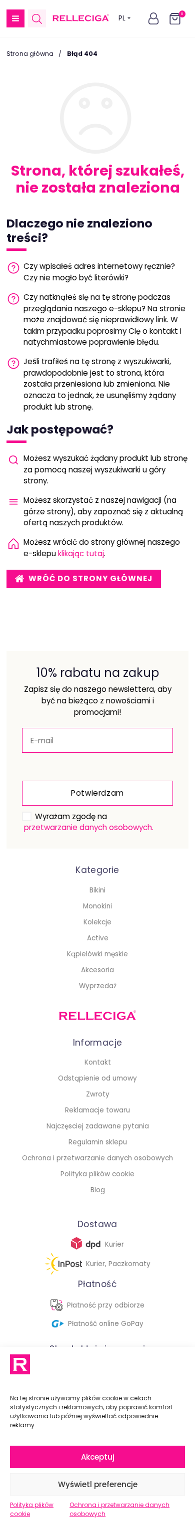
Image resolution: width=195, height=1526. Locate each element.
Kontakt (97, 1062)
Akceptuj (97, 1457)
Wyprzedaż (97, 986)
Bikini (98, 890)
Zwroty (98, 1094)
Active (97, 938)
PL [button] (122, 18)
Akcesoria (97, 970)
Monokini (97, 906)
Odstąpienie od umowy (97, 1078)
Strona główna (30, 53)
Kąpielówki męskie (97, 954)
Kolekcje (98, 922)
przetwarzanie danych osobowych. (89, 827)
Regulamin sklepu (97, 1142)
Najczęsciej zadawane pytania (97, 1126)
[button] (15, 18)
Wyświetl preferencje (98, 1484)
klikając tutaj (81, 553)
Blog (97, 1190)
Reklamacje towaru (97, 1110)
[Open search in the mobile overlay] (37, 18)
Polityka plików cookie (32, 1509)
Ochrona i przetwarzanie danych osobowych (120, 1509)
